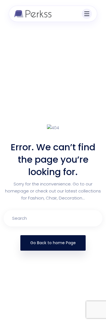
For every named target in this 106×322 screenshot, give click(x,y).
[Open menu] (87, 14)
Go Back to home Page (53, 243)
